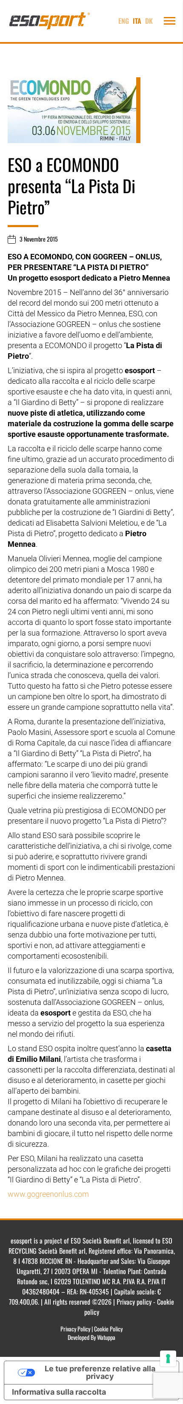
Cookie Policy (108, 1328)
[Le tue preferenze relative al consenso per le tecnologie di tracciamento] (168, 1359)
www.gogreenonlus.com (48, 1194)
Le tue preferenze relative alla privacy (100, 1372)
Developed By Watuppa (91, 1337)
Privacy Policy (75, 1328)
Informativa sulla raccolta (59, 1391)
